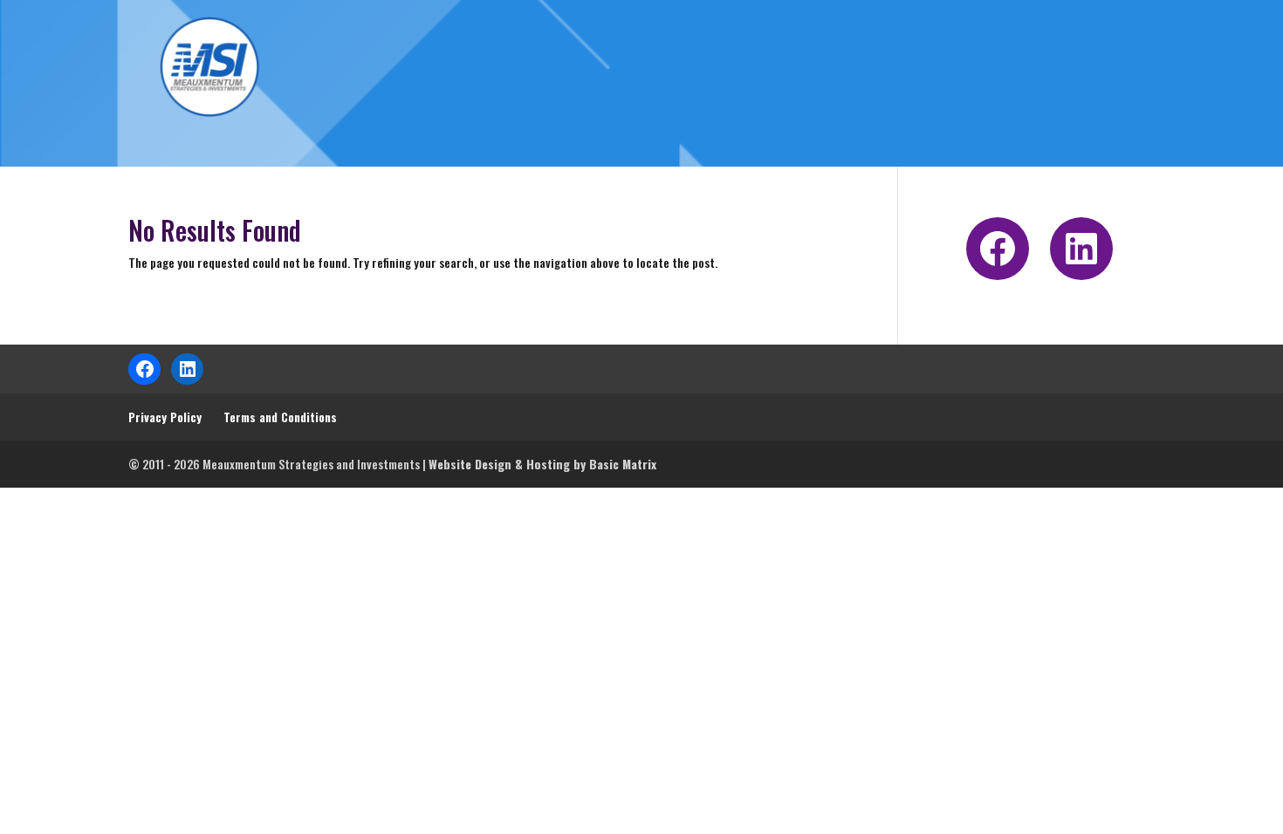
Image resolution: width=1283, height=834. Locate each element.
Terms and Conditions (280, 416)
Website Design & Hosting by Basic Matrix (542, 464)
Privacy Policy (165, 416)
